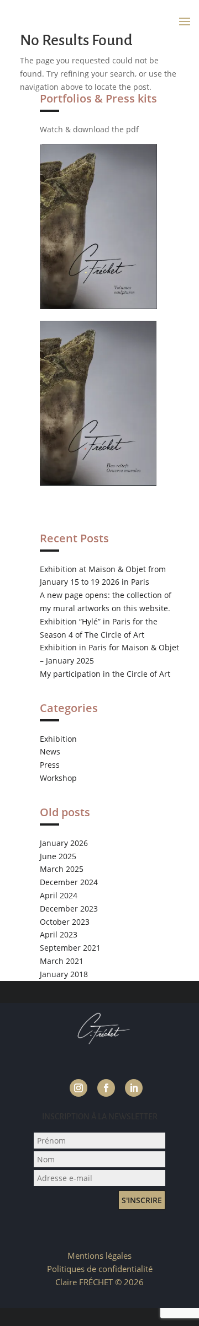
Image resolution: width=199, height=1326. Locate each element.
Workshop (58, 778)
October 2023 (65, 922)
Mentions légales (99, 1255)
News (50, 751)
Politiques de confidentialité (100, 1268)
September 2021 (70, 947)
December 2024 (69, 882)
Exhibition (58, 739)
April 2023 (58, 934)
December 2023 (69, 908)
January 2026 (64, 843)
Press (50, 764)
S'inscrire (142, 1200)
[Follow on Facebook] (106, 1088)
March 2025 (61, 869)
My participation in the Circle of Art (105, 674)
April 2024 (58, 895)
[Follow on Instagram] (78, 1088)
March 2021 (61, 961)
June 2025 (58, 856)
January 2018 (64, 974)
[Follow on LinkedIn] (134, 1088)
